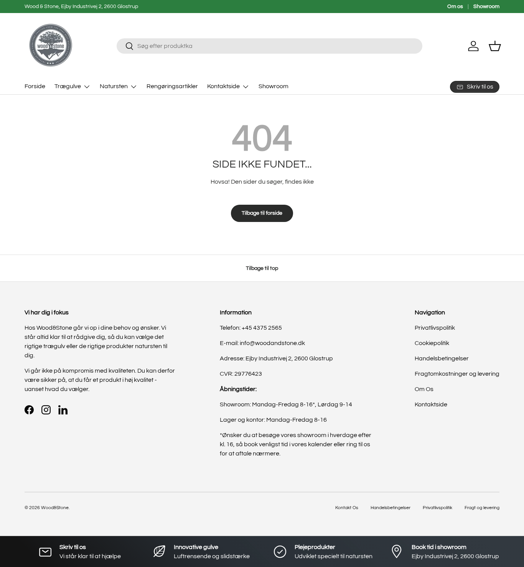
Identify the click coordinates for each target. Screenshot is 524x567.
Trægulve (67, 86)
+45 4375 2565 (262, 328)
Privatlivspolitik (435, 328)
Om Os (424, 389)
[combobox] (269, 46)
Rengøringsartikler (172, 86)
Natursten (114, 86)
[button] (494, 46)
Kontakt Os (346, 507)
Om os (455, 6)
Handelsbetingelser (442, 358)
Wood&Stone (55, 507)
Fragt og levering (482, 507)
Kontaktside (223, 86)
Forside (35, 86)
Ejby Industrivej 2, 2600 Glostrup (289, 358)
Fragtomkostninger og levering (457, 374)
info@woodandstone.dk (272, 343)
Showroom (486, 6)
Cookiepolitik (432, 343)
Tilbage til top (262, 268)
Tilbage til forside (262, 213)
